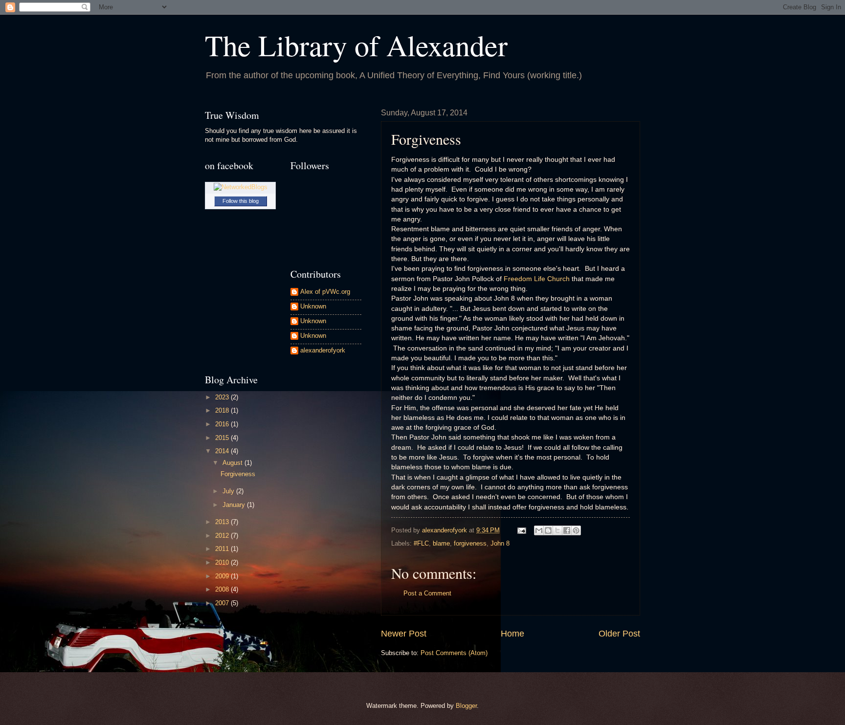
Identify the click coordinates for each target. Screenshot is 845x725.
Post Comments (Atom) (454, 653)
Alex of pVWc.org (325, 291)
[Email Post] (521, 530)
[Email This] (539, 530)
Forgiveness (238, 474)
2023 (223, 397)
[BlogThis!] (548, 530)
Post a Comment (427, 593)
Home (512, 633)
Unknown (313, 306)
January (234, 504)
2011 (223, 548)
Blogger (466, 705)
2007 (223, 603)
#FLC (421, 543)
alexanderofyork (322, 350)
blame (441, 543)
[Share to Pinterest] (576, 530)
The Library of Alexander (356, 45)
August (233, 462)
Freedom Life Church (537, 279)
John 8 (500, 543)
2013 (223, 522)
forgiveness (470, 543)
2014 (223, 451)
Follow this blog (240, 201)
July (229, 491)
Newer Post (403, 633)
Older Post (619, 633)
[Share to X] (557, 530)
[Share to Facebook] (567, 530)
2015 (223, 437)
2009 (223, 576)
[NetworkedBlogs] (240, 187)
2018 (223, 410)
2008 (223, 589)
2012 (223, 535)
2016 (223, 424)
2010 (223, 562)
